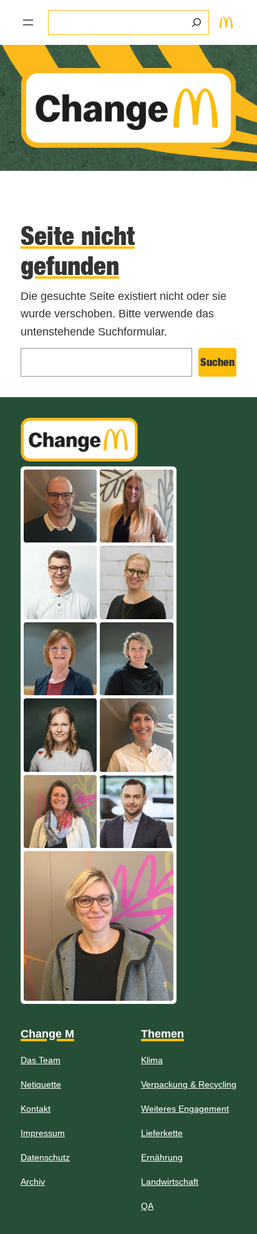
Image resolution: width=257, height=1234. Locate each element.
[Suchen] (196, 22)
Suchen (217, 362)
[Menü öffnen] (28, 22)
